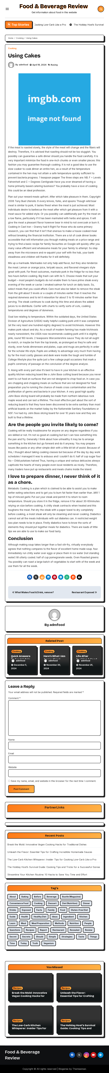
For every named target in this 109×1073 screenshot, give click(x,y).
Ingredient (68, 916)
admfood (23, 64)
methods (59, 923)
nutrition (74, 923)
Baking (24, 896)
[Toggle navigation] (7, 9)
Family (51, 910)
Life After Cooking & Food (86, 658)
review (88, 930)
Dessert (52, 903)
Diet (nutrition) (69, 903)
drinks (13, 910)
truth (35, 943)
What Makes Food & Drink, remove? (34, 592)
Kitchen (83, 916)
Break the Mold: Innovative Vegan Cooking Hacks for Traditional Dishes (47, 844)
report (43, 930)
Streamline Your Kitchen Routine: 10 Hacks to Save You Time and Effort (47, 874)
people (88, 923)
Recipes (17, 988)
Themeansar (79, 1068)
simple (52, 936)
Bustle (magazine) (71, 896)
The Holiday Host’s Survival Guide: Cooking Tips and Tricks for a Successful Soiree (53, 867)
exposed (26, 910)
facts (39, 910)
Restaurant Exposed (83, 592)
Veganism (49, 943)
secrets (26, 936)
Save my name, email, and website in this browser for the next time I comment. (53, 781)
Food (62, 910)
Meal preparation (40, 923)
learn (12, 923)
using (55, 65)
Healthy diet (40, 916)
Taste (81, 936)
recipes (30, 930)
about (13, 896)
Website (12, 767)
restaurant (58, 930)
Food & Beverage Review (53, 6)
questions (15, 930)
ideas (55, 916)
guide (12, 916)
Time (12, 943)
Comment (14, 698)
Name (11, 739)
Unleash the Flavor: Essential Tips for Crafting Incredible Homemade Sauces (49, 852)
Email (11, 753)
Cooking (12, 48)
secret (13, 936)
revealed (74, 930)
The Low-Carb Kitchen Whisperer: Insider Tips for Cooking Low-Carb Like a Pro (51, 859)
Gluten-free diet (79, 910)
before (37, 896)
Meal (23, 923)
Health (24, 916)
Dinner (86, 903)
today (23, 943)
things (93, 936)
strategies (67, 936)
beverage (51, 896)
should (39, 936)
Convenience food (19, 903)
